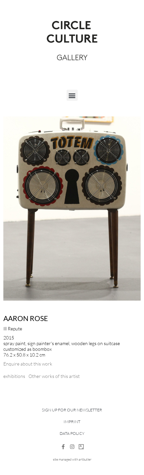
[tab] (14, 376)
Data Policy (72, 433)
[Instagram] (72, 446)
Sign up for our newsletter (72, 409)
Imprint (72, 421)
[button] (72, 95)
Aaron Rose (25, 318)
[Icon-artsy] (81, 446)
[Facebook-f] (63, 446)
